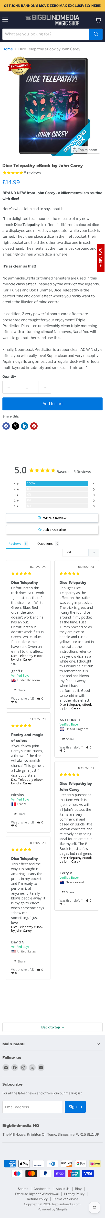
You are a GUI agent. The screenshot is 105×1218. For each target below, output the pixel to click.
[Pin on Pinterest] (34, 426)
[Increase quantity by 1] (45, 387)
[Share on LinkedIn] (24, 426)
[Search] (96, 34)
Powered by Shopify (53, 1209)
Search (23, 1189)
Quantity (9, 376)
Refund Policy (37, 1199)
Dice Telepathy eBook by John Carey (27, 657)
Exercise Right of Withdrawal (37, 1194)
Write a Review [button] (54, 518)
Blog (78, 1189)
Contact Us (42, 1189)
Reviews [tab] (15, 543)
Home (7, 49)
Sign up (75, 1106)
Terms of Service (65, 1199)
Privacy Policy (74, 1194)
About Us (63, 1189)
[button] (40, 698)
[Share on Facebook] (6, 426)
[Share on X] (15, 426)
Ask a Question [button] (54, 529)
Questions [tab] (45, 543)
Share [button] (21, 690)
